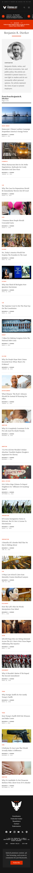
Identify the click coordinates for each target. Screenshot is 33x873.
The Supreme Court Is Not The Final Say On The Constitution (16, 307)
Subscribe (16, 863)
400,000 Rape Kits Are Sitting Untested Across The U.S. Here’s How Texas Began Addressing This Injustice (16, 641)
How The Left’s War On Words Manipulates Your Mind (13, 608)
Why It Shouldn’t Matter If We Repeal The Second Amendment (15, 674)
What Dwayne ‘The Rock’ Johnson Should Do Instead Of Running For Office (14, 396)
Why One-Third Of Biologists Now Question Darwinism (14, 286)
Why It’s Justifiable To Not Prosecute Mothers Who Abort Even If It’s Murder (16, 781)
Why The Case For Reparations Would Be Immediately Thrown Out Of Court (15, 189)
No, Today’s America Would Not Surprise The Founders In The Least (14, 254)
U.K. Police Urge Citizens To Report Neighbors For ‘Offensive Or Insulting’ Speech (15, 486)
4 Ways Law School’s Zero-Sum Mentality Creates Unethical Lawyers (15, 576)
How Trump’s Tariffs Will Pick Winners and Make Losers (16, 717)
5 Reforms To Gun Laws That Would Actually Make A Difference (15, 749)
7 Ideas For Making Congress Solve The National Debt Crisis (16, 339)
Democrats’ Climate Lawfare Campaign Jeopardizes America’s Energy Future (16, 130)
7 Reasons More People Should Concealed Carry (13, 221)
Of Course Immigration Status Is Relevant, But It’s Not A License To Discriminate (14, 521)
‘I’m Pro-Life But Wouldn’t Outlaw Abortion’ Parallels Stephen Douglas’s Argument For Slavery (15, 452)
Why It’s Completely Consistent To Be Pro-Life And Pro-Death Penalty (15, 429)
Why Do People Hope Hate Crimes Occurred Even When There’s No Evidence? (14, 361)
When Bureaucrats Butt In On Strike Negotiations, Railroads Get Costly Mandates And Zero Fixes (15, 167)
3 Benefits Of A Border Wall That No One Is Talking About (15, 544)
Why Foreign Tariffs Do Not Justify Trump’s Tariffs (14, 696)
